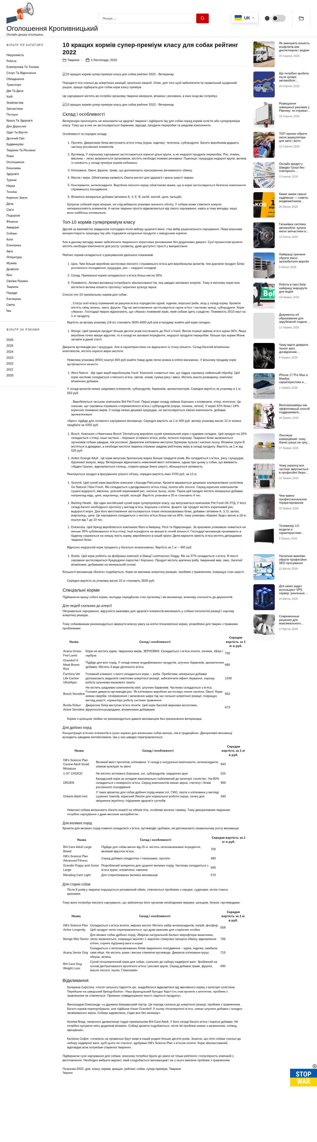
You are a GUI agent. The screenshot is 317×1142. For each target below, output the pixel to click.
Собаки (11, 233)
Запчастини (14, 108)
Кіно (9, 275)
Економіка (13, 168)
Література (14, 257)
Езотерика (13, 299)
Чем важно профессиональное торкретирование (293, 499)
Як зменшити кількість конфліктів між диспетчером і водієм (294, 46)
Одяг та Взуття (17, 132)
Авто (9, 251)
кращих (117, 1068)
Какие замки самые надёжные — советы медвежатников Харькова (293, 199)
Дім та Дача (14, 90)
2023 (9, 357)
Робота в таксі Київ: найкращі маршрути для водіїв (293, 288)
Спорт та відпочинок (21, 73)
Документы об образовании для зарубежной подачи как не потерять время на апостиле (293, 322)
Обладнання (15, 79)
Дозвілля (12, 269)
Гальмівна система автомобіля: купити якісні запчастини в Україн (292, 229)
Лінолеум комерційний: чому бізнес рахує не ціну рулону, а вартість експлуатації (293, 442)
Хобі (9, 96)
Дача (9, 203)
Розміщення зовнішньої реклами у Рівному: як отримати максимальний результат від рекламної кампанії (294, 112)
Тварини (12, 287)
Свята (10, 304)
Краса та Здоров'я (19, 120)
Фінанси (12, 221)
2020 (9, 375)
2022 (9, 363)
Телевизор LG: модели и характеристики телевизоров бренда (293, 531)
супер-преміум (156, 1068)
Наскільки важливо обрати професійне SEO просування (293, 559)
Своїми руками (17, 281)
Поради (11, 292)
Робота (11, 61)
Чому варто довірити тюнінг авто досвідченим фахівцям (293, 350)
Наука (10, 185)
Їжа (8, 310)
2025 (9, 345)
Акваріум (12, 227)
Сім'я (10, 209)
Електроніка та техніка (22, 67)
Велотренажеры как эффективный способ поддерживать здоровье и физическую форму (294, 412)
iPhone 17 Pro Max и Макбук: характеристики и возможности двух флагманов (293, 382)
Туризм (11, 180)
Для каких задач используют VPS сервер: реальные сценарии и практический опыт (292, 593)
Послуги (12, 114)
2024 (9, 351)
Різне (10, 156)
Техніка (11, 191)
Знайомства (14, 102)
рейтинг (129, 1068)
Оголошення (15, 162)
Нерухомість (15, 55)
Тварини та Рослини (20, 150)
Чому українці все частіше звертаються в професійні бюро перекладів (293, 471)
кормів (105, 1068)
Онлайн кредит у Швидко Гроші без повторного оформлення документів (291, 171)
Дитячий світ (15, 138)
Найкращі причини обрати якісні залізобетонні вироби (294, 257)
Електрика (13, 245)
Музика (11, 263)
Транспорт (13, 84)
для (87, 1068)
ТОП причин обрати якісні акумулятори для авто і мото (293, 137)
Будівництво (15, 144)
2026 (9, 339)
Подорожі (13, 215)
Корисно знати (16, 197)
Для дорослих (16, 126)
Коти (9, 239)
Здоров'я (12, 174)
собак (141, 1068)
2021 (9, 369)
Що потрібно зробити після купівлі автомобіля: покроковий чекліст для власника (294, 80)
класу (96, 1068)
